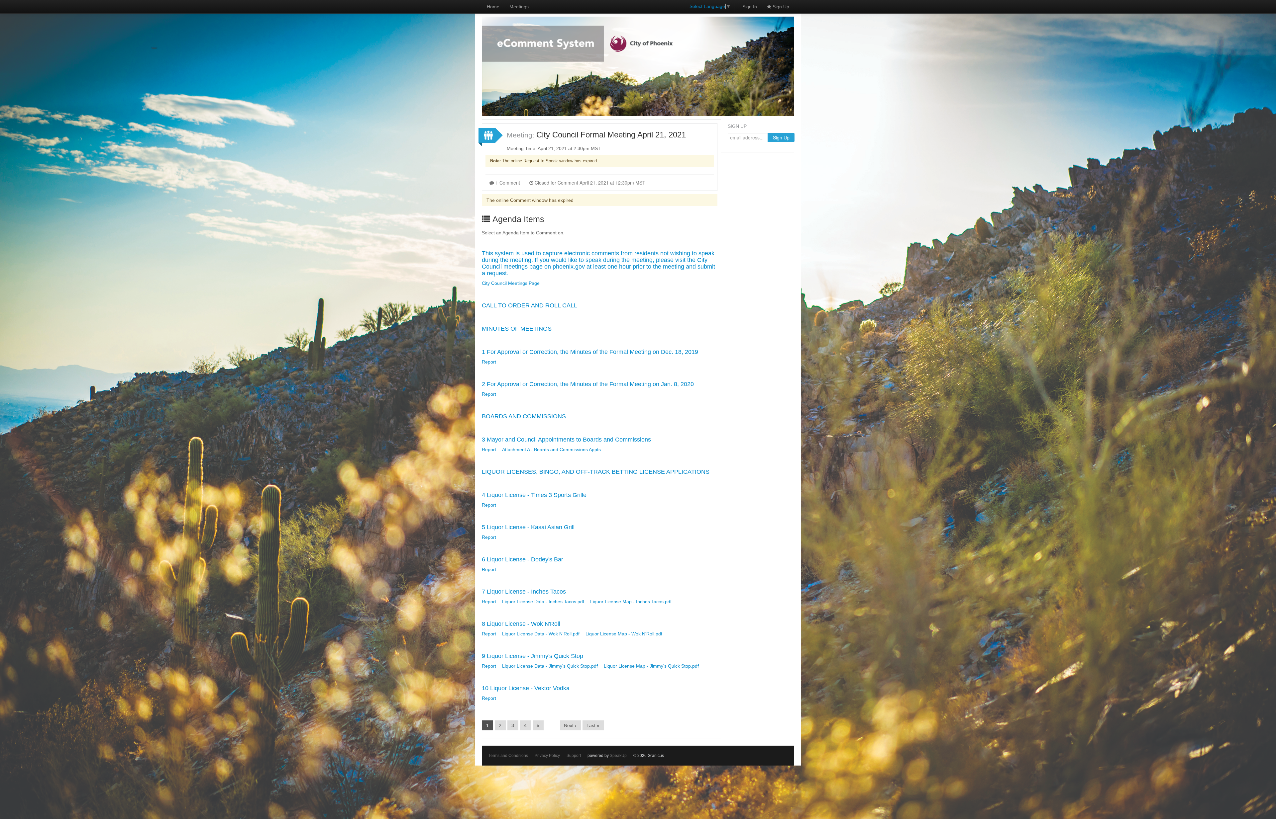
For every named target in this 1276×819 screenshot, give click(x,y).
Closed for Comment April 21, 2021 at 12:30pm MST (589, 182)
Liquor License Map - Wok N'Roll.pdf (623, 633)
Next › (570, 725)
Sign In (749, 6)
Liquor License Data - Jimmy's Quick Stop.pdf (550, 666)
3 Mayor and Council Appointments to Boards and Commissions (566, 439)
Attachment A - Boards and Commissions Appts (551, 449)
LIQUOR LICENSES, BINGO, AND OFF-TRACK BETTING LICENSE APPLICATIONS (595, 471)
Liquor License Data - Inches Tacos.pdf (543, 601)
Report (489, 362)
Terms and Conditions (508, 755)
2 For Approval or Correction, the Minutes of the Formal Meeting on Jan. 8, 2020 (588, 384)
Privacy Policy (547, 755)
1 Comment (507, 182)
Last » (592, 725)
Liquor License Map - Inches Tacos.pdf (631, 601)
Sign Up (780, 6)
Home (493, 6)
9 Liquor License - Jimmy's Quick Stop (532, 656)
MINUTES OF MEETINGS (517, 328)
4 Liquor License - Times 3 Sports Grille (534, 495)
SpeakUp (618, 755)
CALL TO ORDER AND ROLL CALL (529, 305)
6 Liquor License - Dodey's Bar (522, 559)
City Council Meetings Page (511, 283)
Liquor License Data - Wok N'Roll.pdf (541, 633)
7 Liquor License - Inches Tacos (524, 591)
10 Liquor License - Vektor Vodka (526, 688)
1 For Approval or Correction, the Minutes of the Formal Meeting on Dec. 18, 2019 (590, 352)
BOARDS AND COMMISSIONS (524, 416)
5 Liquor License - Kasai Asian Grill (528, 527)
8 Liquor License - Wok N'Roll (521, 623)
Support (574, 755)
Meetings (519, 6)
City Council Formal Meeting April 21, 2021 (611, 134)
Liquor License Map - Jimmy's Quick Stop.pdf (651, 666)
